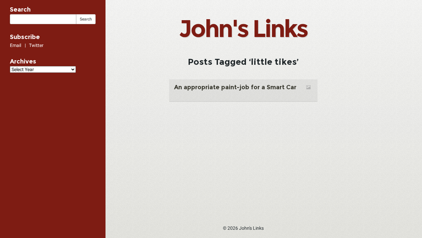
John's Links (243, 28)
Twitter (36, 45)
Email (15, 45)
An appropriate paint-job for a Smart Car (235, 87)
